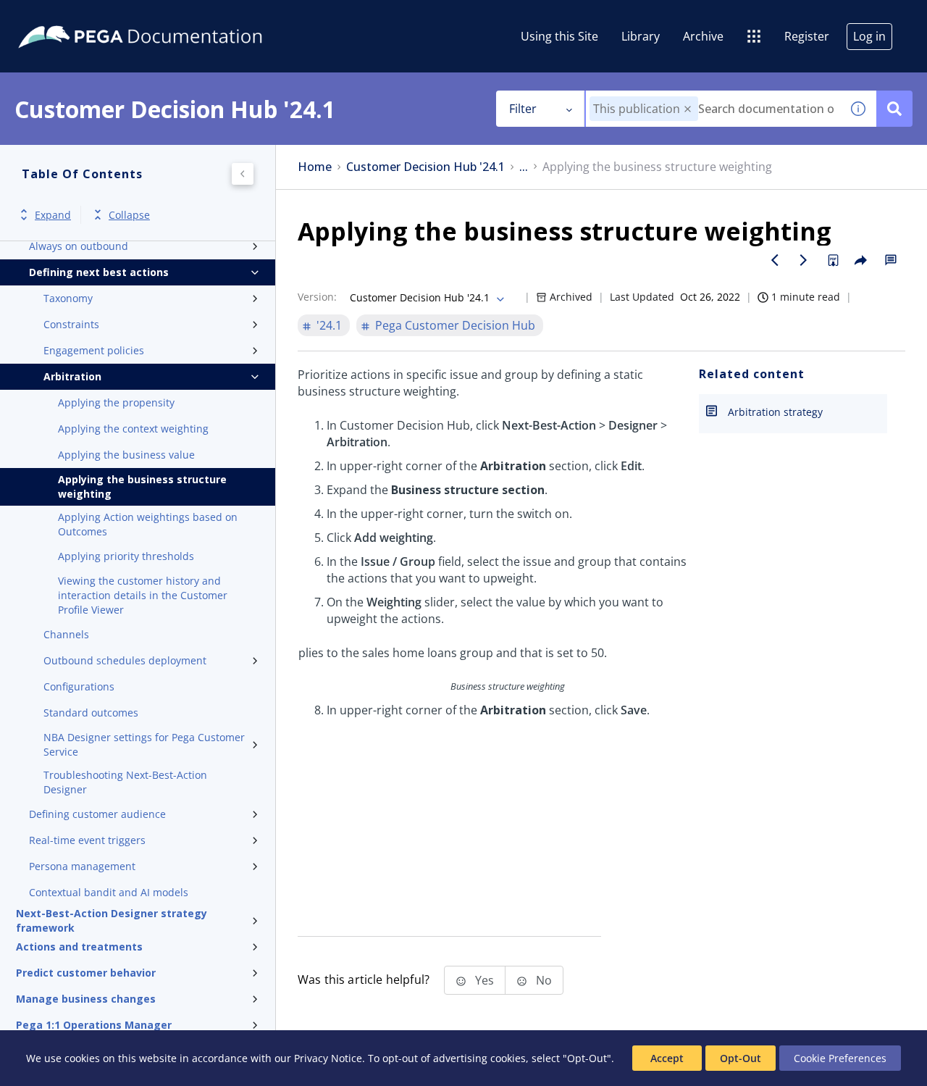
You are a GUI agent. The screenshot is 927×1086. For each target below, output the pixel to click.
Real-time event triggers (87, 840)
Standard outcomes (90, 712)
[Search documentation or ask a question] (894, 109)
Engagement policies (93, 350)
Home (315, 167)
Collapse (129, 215)
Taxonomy (68, 298)
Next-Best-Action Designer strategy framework (111, 921)
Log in (869, 36)
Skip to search (175, 17)
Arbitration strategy (775, 412)
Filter (523, 109)
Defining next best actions (99, 272)
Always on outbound (78, 246)
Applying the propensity (116, 402)
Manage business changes (86, 999)
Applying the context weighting (133, 428)
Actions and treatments (79, 946)
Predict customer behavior (86, 973)
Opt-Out (740, 1058)
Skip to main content (64, 17)
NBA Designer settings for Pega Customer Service (144, 744)
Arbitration (72, 376)
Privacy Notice (328, 1058)
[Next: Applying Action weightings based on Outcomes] (803, 260)
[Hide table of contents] (242, 174)
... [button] (523, 167)
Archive (703, 36)
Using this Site (559, 36)
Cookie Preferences (840, 1058)
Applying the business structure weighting (142, 486)
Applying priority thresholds (126, 556)
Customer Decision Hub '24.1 (425, 167)
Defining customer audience (97, 814)
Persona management (82, 866)
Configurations (78, 686)
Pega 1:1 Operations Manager (94, 1025)
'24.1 (329, 325)
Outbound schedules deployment (124, 660)
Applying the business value (126, 454)
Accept (667, 1058)
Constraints (71, 324)
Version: (317, 297)
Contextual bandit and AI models (108, 892)
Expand (53, 215)
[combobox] (713, 109)
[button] (687, 109)
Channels (66, 634)
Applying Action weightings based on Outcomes (148, 524)
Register (806, 36)
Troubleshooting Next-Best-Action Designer (125, 782)
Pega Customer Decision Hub (455, 325)
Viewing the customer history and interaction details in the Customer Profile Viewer (142, 595)
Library (640, 36)
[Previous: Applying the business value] (774, 260)
